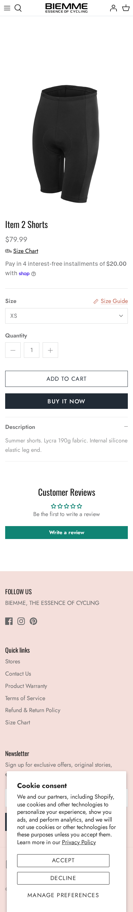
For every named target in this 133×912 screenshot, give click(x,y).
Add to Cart (66, 379)
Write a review (66, 532)
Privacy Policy (79, 842)
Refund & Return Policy (32, 710)
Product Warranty (26, 686)
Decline (63, 878)
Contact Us (18, 673)
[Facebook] (9, 621)
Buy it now (66, 401)
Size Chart (17, 722)
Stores (12, 661)
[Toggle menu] (7, 8)
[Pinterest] (33, 621)
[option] (66, 116)
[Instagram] (21, 621)
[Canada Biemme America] (66, 8)
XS (14, 316)
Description (20, 427)
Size (10, 301)
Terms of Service (25, 698)
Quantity (16, 336)
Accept (63, 860)
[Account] (112, 8)
